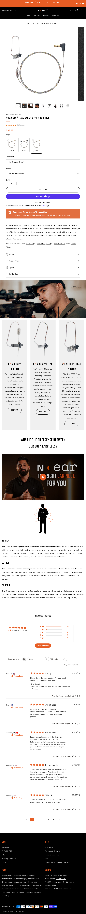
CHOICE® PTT (7, 851)
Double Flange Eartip (44, 244)
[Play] (43, 477)
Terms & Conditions (52, 855)
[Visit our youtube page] (83, 3)
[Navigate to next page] (59, 819)
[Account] (71, 10)
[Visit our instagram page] (80, 3)
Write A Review (43, 645)
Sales (47, 859)
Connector (9, 168)
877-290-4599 (63, 875)
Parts (4, 862)
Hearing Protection (9, 859)
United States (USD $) (8, 10)
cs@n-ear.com (70, 882)
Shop (28, 15)
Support (46, 15)
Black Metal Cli (59, 244)
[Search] (81, 10)
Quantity (8, 180)
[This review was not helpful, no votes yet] (77, 696)
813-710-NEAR (61, 879)
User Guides (49, 847)
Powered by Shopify (8, 911)
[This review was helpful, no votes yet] (73, 696)
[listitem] (43, 3)
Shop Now (71, 423)
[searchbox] (14, 659)
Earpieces (5, 847)
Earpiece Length (10, 157)
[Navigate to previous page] (27, 819)
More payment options (43, 202)
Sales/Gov (55, 15)
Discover (37, 15)
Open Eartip (30, 244)
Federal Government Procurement (57, 862)
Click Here (66, 215)
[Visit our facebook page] (76, 3)
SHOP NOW (14, 410)
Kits (3, 855)
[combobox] (37, 659)
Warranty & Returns (52, 851)
